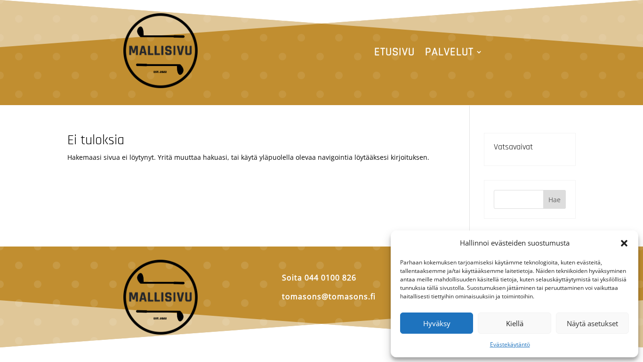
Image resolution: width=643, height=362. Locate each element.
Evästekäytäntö (510, 344)
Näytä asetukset (592, 323)
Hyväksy (436, 323)
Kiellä (514, 323)
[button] (624, 243)
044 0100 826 (330, 277)
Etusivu (394, 54)
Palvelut (449, 54)
